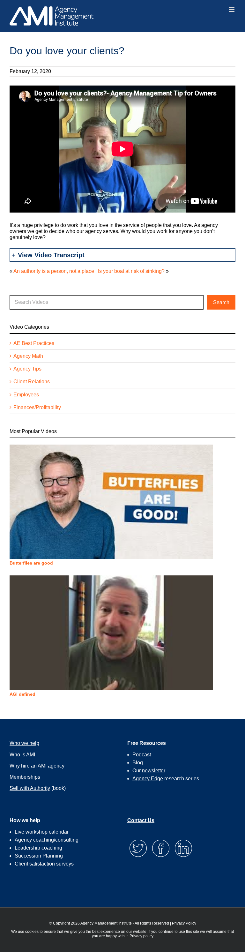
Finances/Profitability (37, 407)
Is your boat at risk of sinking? (131, 271)
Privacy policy (141, 936)
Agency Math (28, 356)
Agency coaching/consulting (46, 840)
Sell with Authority (30, 788)
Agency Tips (27, 368)
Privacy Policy (184, 923)
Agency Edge (147, 778)
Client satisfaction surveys (44, 863)
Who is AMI (22, 754)
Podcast (141, 754)
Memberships (25, 777)
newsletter (153, 770)
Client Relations (31, 381)
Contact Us (140, 820)
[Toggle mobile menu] (232, 9)
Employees (26, 394)
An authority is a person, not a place (53, 271)
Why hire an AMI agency (37, 765)
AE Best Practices (33, 343)
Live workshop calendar (42, 832)
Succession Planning (39, 855)
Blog (137, 762)
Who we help (24, 743)
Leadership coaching (38, 848)
